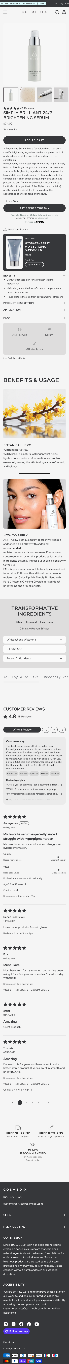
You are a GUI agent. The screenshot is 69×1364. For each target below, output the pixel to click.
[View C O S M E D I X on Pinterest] (28, 1324)
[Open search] (45, 730)
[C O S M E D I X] (34, 12)
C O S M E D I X (14, 1190)
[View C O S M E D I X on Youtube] (36, 1324)
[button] (56, 12)
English (7, 1342)
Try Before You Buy (35, 208)
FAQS (6, 318)
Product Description (18, 303)
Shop (7, 1215)
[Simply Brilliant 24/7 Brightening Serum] (10, 94)
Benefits (9, 275)
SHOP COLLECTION (24, 218)
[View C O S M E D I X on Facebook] (21, 1324)
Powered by (30, 222)
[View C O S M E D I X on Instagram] (5, 1324)
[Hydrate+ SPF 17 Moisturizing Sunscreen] (14, 252)
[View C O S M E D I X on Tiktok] (13, 1324)
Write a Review (22, 730)
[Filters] (54, 730)
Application (12, 309)
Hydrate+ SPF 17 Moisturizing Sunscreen (37, 247)
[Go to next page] (55, 1102)
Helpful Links (14, 1226)
